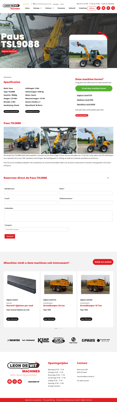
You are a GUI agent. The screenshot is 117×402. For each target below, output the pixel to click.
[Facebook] (9, 381)
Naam (62, 189)
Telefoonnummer (66, 198)
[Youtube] (19, 381)
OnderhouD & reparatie (30, 375)
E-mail (7, 198)
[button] (5, 296)
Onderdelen (9, 208)
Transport (8, 225)
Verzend (9, 236)
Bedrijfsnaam (9, 189)
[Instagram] (14, 381)
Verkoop (12, 375)
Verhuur (18, 375)
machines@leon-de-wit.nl (85, 376)
